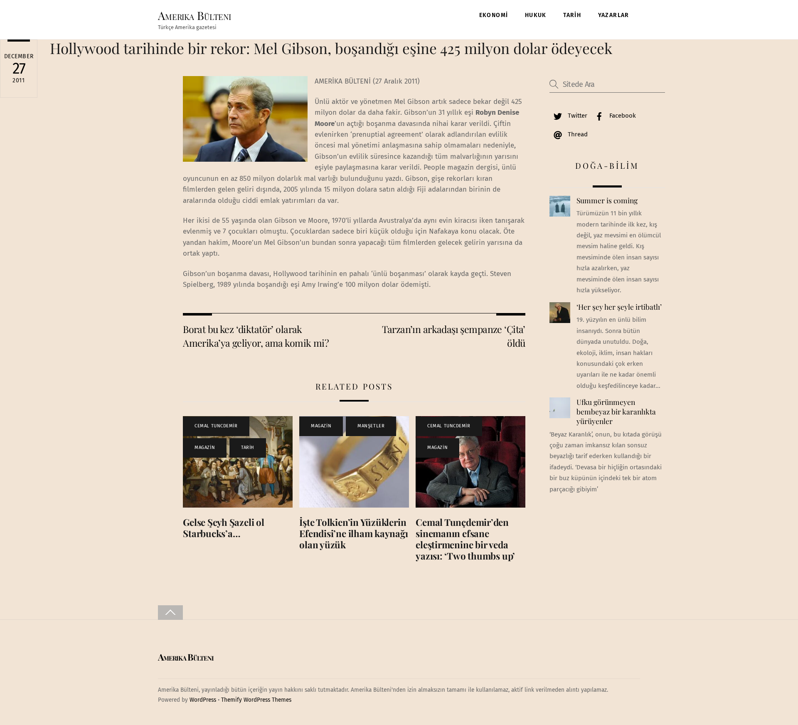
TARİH (572, 15)
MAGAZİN (205, 447)
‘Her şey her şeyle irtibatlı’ (619, 306)
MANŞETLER (370, 426)
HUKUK (536, 15)
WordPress (203, 699)
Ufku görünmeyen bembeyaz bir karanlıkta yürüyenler (616, 411)
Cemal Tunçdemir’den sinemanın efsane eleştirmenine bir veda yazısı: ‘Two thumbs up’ (465, 539)
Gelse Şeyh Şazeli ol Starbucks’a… (223, 528)
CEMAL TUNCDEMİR (216, 426)
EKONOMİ (493, 15)
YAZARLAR (613, 15)
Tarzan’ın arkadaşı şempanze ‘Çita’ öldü (453, 336)
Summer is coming (607, 200)
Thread (577, 134)
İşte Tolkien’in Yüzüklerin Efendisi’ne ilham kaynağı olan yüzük (353, 533)
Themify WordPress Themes (256, 699)
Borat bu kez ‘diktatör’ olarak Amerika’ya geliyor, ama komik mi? (256, 336)
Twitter (576, 115)
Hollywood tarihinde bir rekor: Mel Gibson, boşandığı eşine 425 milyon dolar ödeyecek (331, 48)
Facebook (622, 115)
